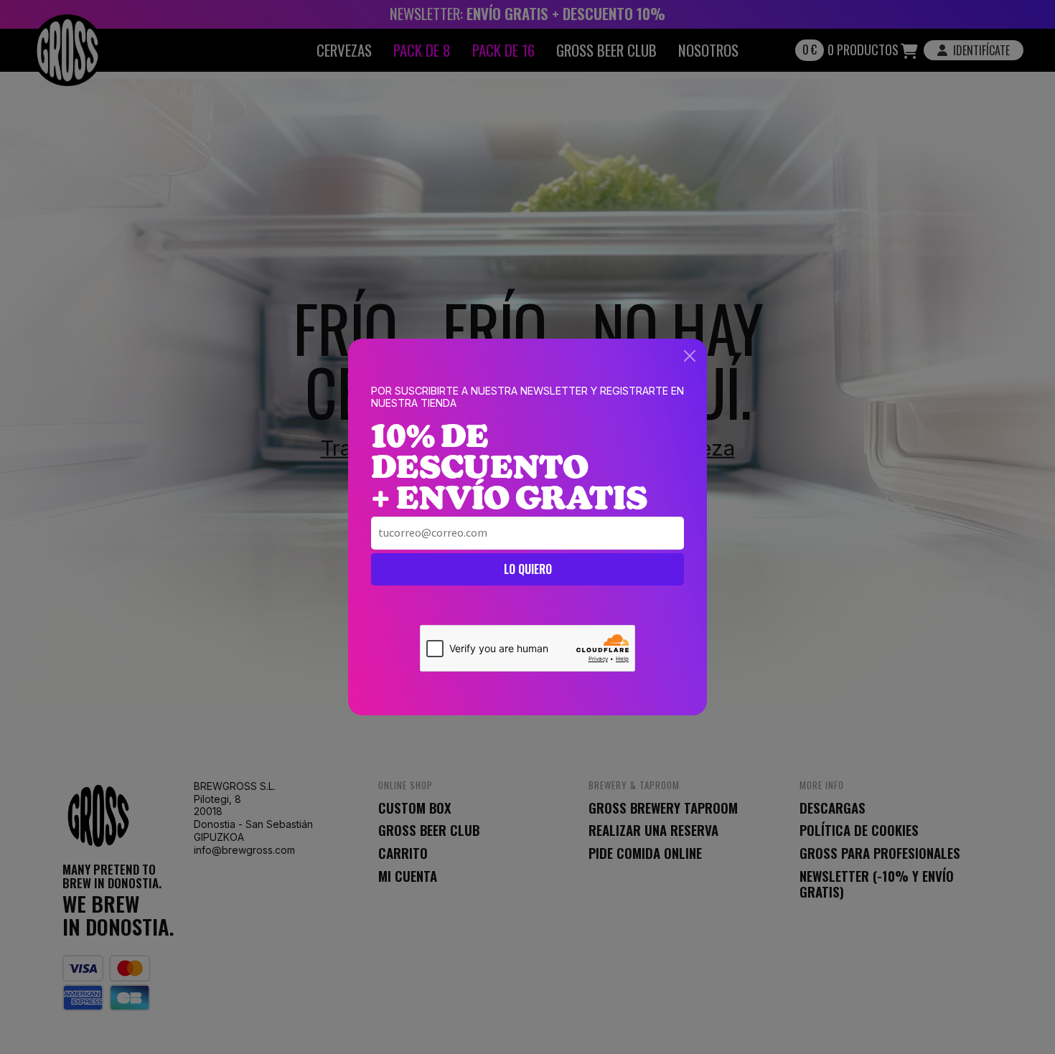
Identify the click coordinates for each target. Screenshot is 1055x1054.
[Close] (689, 355)
